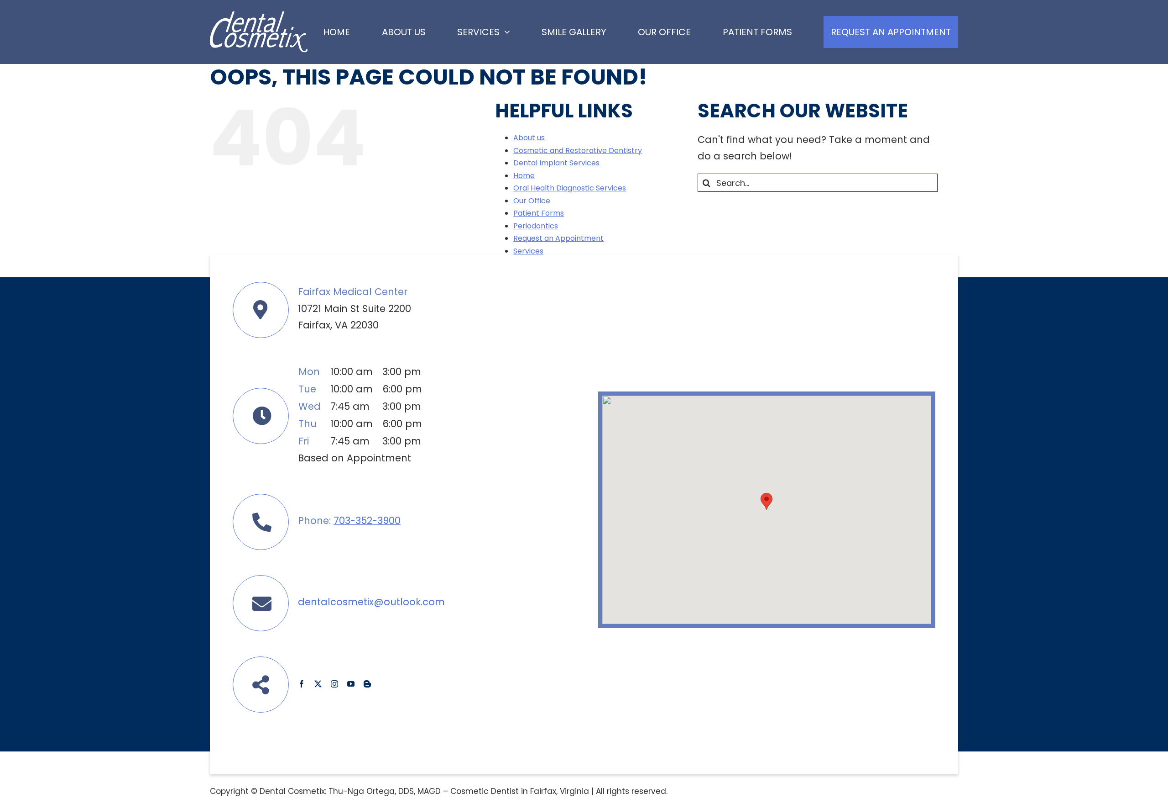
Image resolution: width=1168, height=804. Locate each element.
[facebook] (301, 684)
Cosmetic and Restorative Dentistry (577, 150)
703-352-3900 (367, 520)
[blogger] (367, 684)
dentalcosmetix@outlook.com (371, 601)
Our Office (531, 201)
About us (529, 137)
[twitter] (318, 684)
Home (524, 175)
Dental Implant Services (556, 163)
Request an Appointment (558, 238)
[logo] (259, 16)
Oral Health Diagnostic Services (569, 188)
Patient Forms (538, 213)
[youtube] (351, 684)
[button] (766, 501)
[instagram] (334, 684)
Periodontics (535, 226)
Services (528, 251)
